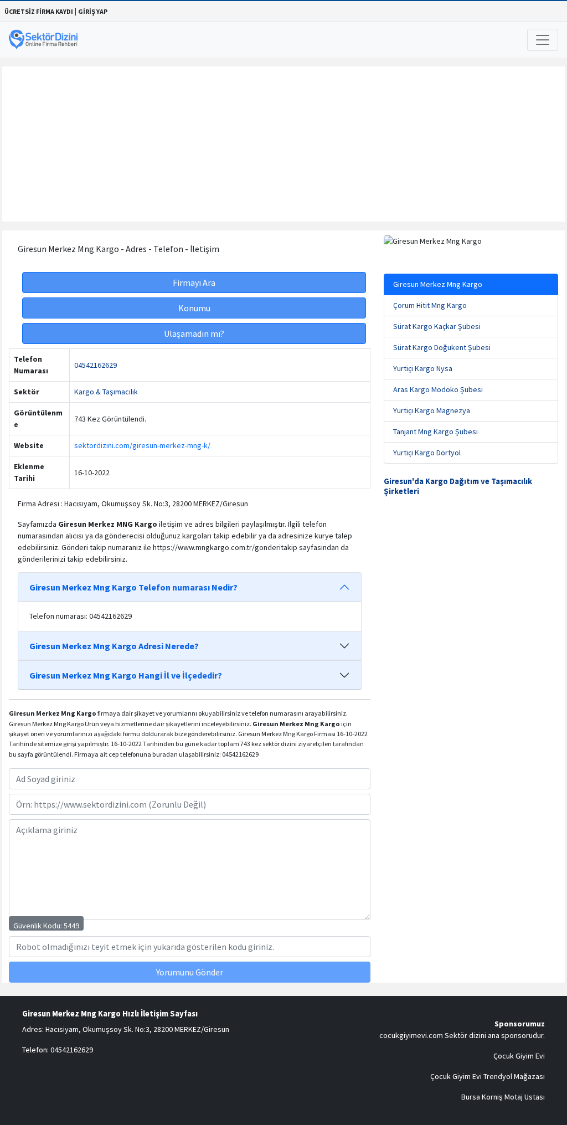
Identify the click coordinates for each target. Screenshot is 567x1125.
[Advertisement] (283, 144)
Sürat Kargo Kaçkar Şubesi (437, 326)
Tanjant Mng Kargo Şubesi (435, 431)
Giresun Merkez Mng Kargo (437, 284)
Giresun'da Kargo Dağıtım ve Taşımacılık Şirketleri (458, 486)
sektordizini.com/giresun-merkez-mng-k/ (142, 445)
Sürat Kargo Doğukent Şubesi (442, 347)
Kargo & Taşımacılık (106, 392)
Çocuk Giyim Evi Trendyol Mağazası (487, 1076)
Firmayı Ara (194, 282)
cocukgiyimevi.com (411, 1035)
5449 (71, 926)
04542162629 (95, 365)
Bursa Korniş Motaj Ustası (503, 1097)
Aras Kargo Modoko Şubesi (438, 389)
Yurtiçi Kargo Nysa (422, 368)
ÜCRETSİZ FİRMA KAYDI (38, 11)
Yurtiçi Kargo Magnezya (431, 410)
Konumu (194, 308)
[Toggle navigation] (542, 40)
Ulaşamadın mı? (194, 333)
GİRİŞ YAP (92, 11)
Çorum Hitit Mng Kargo (430, 305)
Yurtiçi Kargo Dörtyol (427, 453)
